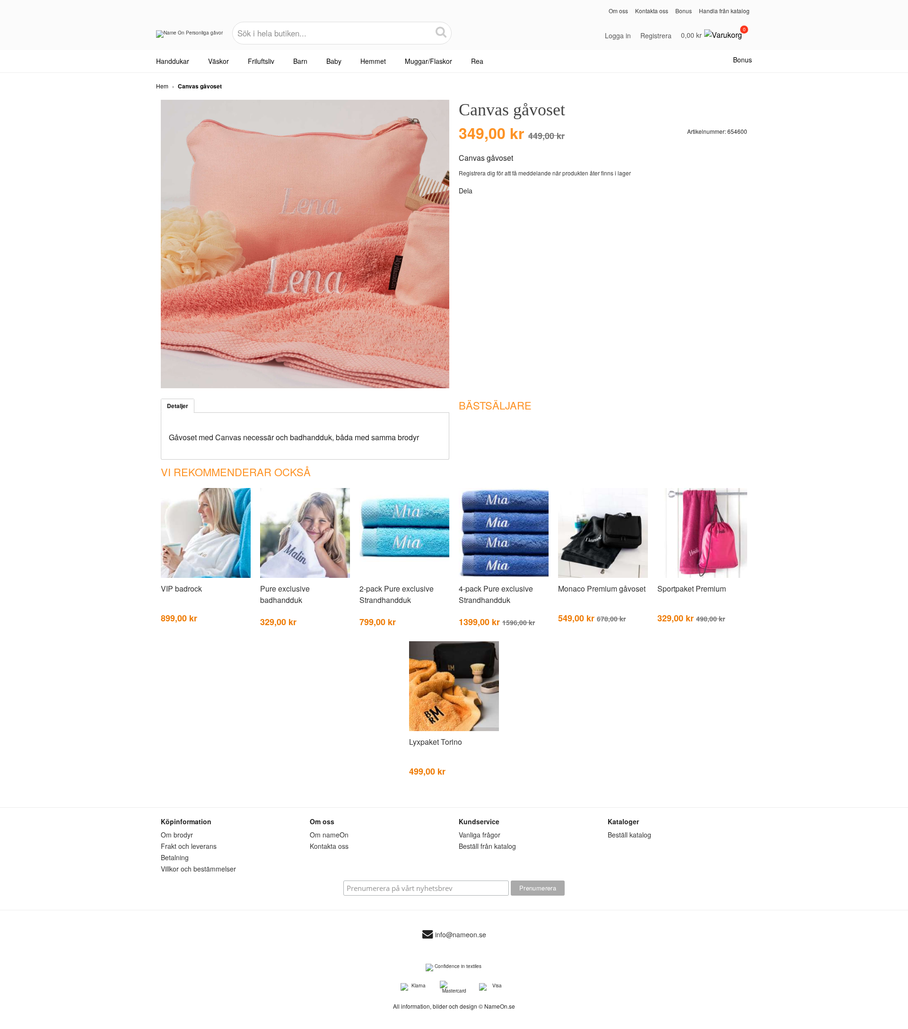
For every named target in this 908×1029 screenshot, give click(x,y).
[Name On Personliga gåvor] (189, 37)
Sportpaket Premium (691, 588)
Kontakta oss (651, 11)
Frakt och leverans (189, 846)
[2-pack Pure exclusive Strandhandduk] (404, 576)
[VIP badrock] (206, 576)
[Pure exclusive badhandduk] (305, 576)
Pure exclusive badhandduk (285, 594)
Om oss (618, 11)
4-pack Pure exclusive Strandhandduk (496, 594)
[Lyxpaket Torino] (454, 729)
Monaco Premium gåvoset (602, 588)
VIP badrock (181, 588)
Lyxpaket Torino (435, 741)
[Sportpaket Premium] (702, 576)
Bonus (683, 11)
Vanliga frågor (479, 834)
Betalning (175, 857)
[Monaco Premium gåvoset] (603, 576)
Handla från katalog (724, 11)
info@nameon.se (460, 935)
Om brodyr (177, 834)
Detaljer (177, 405)
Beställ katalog (629, 834)
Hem (162, 86)
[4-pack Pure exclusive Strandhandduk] (504, 576)
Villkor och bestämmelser (198, 868)
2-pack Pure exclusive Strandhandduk (396, 594)
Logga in (618, 35)
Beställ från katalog (487, 846)
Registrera (656, 35)
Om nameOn (329, 834)
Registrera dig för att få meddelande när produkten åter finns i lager (545, 173)
